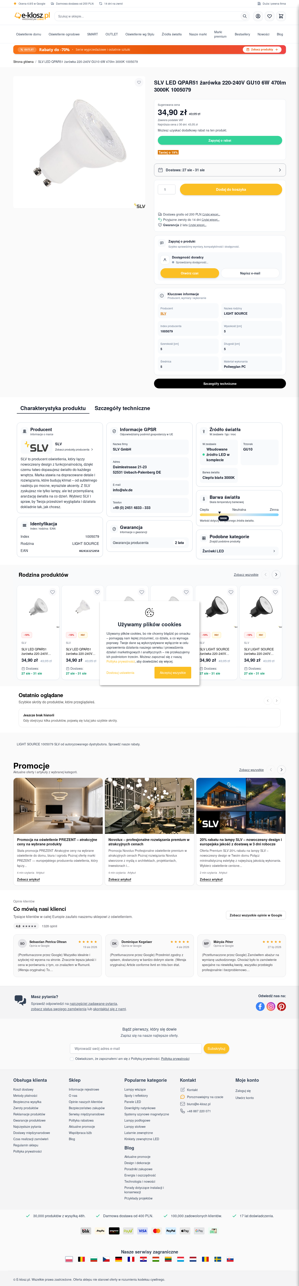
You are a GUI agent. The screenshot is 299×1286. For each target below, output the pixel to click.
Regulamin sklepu (25, 1145)
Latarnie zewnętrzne (138, 1132)
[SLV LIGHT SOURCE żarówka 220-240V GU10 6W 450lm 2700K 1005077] (216, 606)
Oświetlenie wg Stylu (139, 34)
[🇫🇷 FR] (131, 1259)
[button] (220, 170)
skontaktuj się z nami (109, 1008)
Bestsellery (242, 34)
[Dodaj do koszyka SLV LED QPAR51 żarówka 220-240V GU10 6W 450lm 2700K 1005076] (97, 624)
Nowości (263, 34)
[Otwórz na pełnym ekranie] (79, 142)
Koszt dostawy (23, 1089)
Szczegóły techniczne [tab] (122, 408)
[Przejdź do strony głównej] (32, 16)
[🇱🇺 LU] (180, 1259)
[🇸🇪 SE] (217, 1259)
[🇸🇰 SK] (230, 1259)
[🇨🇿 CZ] (106, 1259)
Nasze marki (198, 34)
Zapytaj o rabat (219, 140)
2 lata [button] (179, 542)
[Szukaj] (245, 16)
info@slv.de (123, 489)
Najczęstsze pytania (27, 1126)
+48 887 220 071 (199, 1111)
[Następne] (277, 701)
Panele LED (132, 1101)
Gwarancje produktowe (29, 1120)
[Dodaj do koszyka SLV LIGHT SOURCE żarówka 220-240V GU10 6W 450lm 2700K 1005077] (230, 624)
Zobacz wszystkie (246, 574)
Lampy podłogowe (137, 1120)
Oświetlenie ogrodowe (64, 34)
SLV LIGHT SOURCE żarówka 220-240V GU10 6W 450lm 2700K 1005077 (216, 655)
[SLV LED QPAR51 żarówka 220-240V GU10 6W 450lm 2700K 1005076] (83, 606)
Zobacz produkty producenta (72, 449)
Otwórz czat (190, 273)
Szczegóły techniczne (220, 383)
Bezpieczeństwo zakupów (87, 1108)
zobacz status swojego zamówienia (59, 1008)
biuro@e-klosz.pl (198, 1104)
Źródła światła (172, 34)
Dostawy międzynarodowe (31, 1132)
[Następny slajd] (276, 574)
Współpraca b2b (80, 1132)
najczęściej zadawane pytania (93, 1003)
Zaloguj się (243, 1090)
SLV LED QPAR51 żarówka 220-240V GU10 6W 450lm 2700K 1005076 (82, 655)
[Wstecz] (268, 701)
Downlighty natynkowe (140, 1108)
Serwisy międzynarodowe (86, 1114)
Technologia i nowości (139, 1181)
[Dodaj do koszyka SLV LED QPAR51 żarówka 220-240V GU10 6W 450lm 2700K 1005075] (52, 624)
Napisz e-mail (250, 273)
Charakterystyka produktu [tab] (53, 408)
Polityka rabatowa (81, 1120)
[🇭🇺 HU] (155, 1259)
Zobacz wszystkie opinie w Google (256, 915)
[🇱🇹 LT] (168, 1259)
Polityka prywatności (175, 1058)
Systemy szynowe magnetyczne (146, 1114)
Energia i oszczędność (140, 1175)
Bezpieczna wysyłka (27, 1101)
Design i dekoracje (137, 1163)
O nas (73, 1095)
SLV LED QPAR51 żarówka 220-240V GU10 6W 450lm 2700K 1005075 (38, 655)
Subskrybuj (216, 1048)
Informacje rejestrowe (84, 1089)
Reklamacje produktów (29, 1114)
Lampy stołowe (135, 1126)
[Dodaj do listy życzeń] (139, 82)
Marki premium (220, 34)
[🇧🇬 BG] (93, 1259)
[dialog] (149, 643)
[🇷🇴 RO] (205, 1259)
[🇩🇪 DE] (118, 1259)
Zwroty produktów (25, 1108)
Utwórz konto (244, 1097)
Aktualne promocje (82, 1126)
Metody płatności (25, 1095)
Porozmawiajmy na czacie (205, 1097)
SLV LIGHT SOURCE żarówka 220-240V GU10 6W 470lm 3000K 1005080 (260, 655)
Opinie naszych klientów (85, 1101)
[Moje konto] (258, 16)
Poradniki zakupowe (138, 1169)
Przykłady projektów (138, 1198)
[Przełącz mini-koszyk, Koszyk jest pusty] (281, 16)
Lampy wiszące (135, 1089)
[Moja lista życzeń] (269, 16)
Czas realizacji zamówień (30, 1139)
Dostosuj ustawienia (120, 672)
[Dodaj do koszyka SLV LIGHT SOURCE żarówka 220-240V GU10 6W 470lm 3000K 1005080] (275, 624)
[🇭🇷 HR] (143, 1259)
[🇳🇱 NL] (193, 1259)
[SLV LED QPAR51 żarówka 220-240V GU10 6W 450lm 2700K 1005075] (38, 606)
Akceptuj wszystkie (173, 672)
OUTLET (112, 34)
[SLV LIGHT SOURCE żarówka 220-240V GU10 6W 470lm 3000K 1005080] (261, 606)
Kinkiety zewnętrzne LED (141, 1139)
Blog (280, 34)
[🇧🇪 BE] (81, 1259)
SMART (92, 34)
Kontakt (192, 1089)
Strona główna (23, 61)
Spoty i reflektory (136, 1095)
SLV (163, 313)
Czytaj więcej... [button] (211, 214)
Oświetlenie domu (28, 34)
